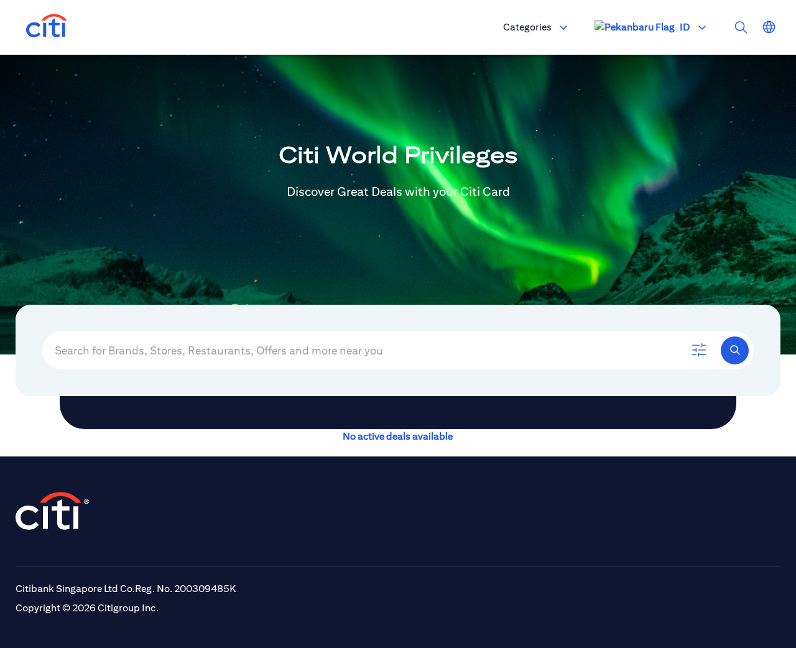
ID (685, 27)
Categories (527, 27)
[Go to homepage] (47, 27)
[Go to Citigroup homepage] (53, 510)
